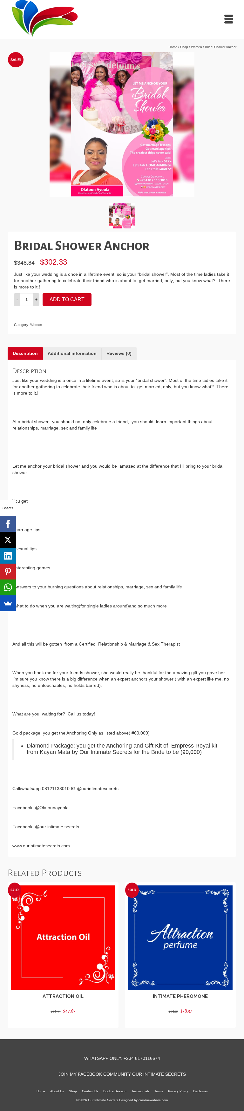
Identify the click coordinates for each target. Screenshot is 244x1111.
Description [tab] (25, 353)
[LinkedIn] (8, 556)
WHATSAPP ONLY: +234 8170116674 (122, 1058)
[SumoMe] (8, 603)
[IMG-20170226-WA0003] (122, 123)
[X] (8, 540)
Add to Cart (67, 299)
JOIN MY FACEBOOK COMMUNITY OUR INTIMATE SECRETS (122, 1074)
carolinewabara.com (153, 1100)
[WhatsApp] (8, 587)
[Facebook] (8, 524)
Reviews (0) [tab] (119, 353)
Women (36, 325)
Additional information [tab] (72, 353)
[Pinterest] (8, 571)
